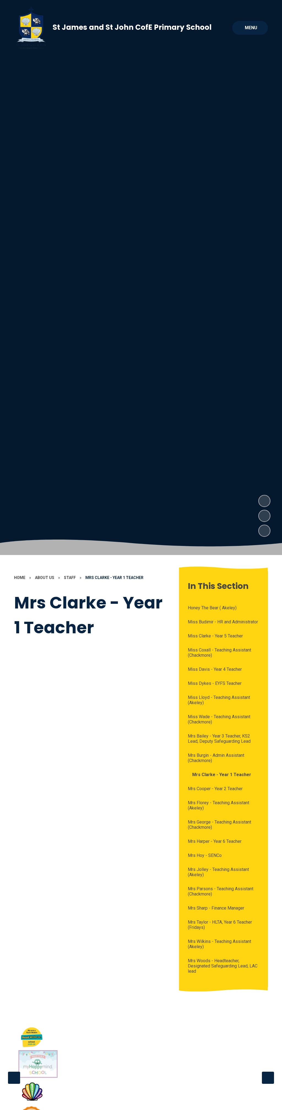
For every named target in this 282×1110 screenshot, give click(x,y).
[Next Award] (268, 1078)
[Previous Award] (14, 1078)
